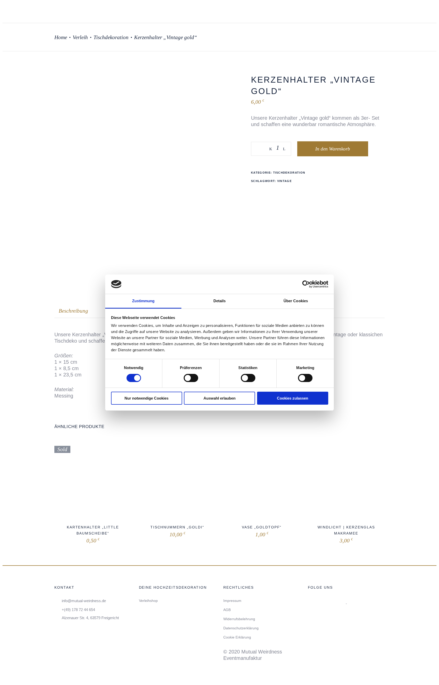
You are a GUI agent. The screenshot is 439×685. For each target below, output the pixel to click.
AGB (227, 610)
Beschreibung (73, 311)
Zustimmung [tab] (143, 301)
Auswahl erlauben (219, 398)
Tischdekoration (111, 37)
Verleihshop (148, 601)
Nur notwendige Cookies (146, 398)
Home (60, 37)
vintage (284, 180)
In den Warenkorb (332, 148)
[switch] (191, 378)
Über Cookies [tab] (296, 301)
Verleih (80, 37)
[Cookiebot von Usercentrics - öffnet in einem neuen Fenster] (306, 284)
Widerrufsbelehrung (239, 619)
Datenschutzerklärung (241, 628)
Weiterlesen (82, 539)
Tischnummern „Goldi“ (177, 527)
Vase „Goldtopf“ (261, 527)
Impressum (232, 601)
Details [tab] (219, 301)
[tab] (73, 311)
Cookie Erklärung (237, 637)
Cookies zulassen (292, 398)
